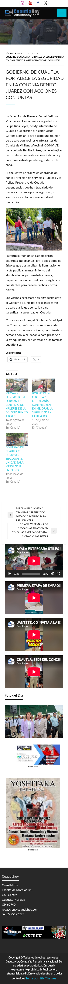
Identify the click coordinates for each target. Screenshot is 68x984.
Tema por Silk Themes (41, 978)
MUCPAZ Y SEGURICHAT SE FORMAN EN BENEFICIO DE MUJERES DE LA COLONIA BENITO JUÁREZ (17, 405)
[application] (34, 561)
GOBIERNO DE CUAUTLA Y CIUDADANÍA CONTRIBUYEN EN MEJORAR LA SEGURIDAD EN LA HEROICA (42, 405)
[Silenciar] (52, 574)
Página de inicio (14, 54)
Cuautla (33, 54)
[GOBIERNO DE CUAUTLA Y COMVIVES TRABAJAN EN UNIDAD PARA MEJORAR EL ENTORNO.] (17, 439)
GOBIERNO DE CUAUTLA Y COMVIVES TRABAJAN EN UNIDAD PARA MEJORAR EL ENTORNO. (15, 459)
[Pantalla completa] (58, 574)
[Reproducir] (10, 574)
